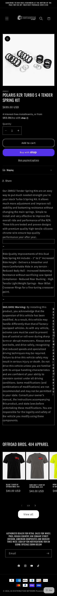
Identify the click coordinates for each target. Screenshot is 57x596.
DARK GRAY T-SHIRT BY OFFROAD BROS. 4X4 (37, 486)
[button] (7, 18)
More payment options (28, 160)
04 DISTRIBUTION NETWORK (22, 591)
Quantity (7, 123)
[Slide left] (22, 506)
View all (28, 514)
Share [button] (8, 180)
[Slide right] (35, 506)
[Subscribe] (48, 553)
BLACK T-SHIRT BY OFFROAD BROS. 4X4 (12, 485)
